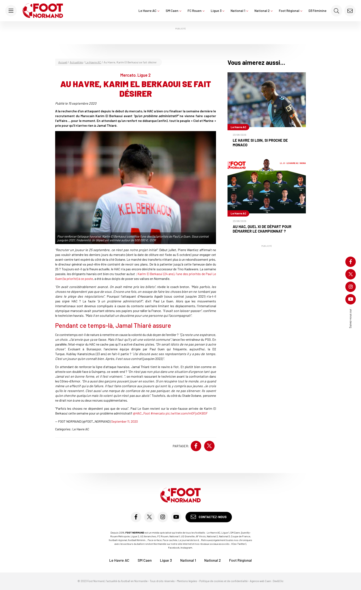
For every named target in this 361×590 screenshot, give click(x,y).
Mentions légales (187, 581)
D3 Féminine (318, 11)
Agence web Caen (260, 581)
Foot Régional (289, 11)
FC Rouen (195, 11)
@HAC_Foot (141, 413)
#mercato (158, 413)
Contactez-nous (212, 517)
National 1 (238, 11)
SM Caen (172, 11)
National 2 (262, 11)
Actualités (76, 62)
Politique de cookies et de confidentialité (223, 581)
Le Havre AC (147, 11)
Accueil (62, 62)
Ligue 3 (216, 11)
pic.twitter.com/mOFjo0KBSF (186, 413)
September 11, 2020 (124, 421)
